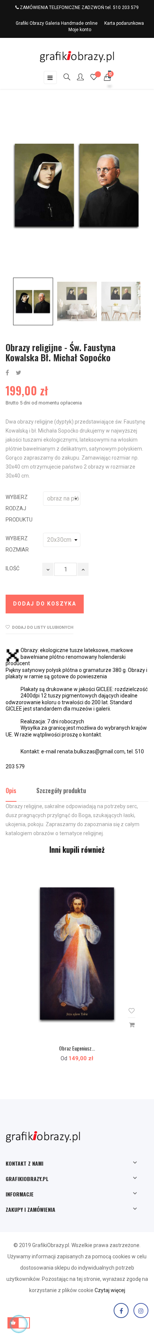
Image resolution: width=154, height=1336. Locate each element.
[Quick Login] (77, 78)
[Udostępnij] (7, 373)
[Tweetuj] (18, 373)
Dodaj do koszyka (44, 604)
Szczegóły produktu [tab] (61, 790)
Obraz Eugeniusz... (77, 1048)
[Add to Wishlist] (131, 1011)
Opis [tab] (11, 790)
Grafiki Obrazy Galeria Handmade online (57, 23)
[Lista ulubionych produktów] (93, 78)
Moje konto (79, 29)
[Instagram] (140, 1310)
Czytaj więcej (110, 1290)
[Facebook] (121, 1310)
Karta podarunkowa (124, 23)
